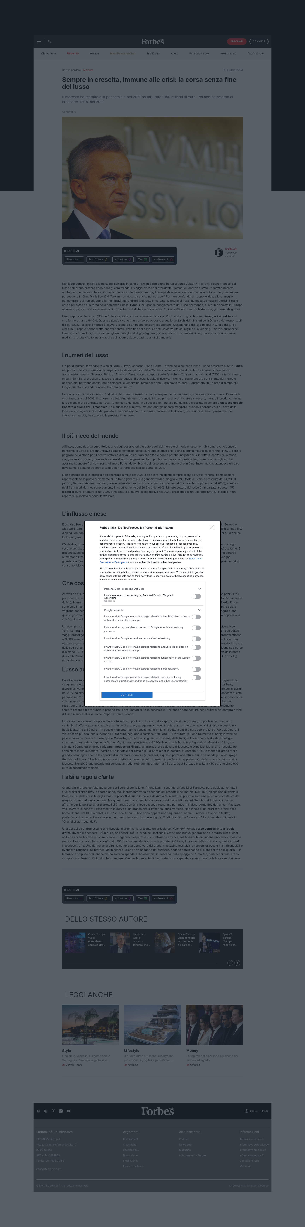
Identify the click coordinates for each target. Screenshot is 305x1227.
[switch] (196, 596)
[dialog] (152, 613)
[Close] (213, 528)
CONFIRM (127, 695)
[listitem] (152, 589)
